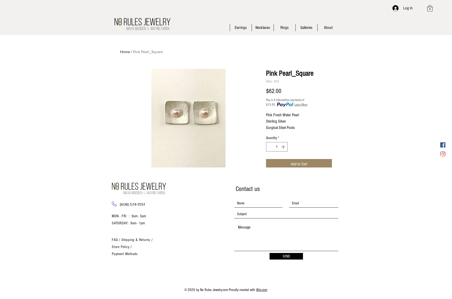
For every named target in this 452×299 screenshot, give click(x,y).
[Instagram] (442, 154)
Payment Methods (125, 254)
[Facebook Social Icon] (442, 145)
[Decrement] (270, 146)
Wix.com (261, 290)
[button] (430, 8)
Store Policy (121, 247)
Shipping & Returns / (137, 240)
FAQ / (116, 240)
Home (125, 52)
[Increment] (283, 146)
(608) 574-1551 (132, 204)
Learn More (300, 105)
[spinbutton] (276, 146)
